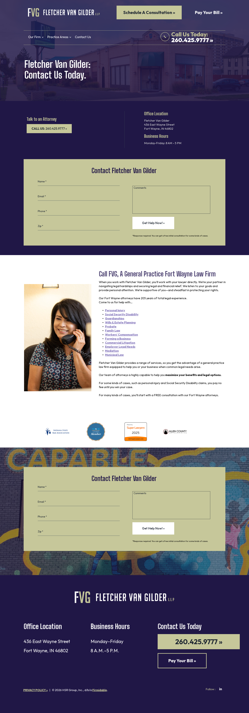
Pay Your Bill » (208, 12)
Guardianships (114, 318)
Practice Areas (57, 37)
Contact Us (83, 37)
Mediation (112, 350)
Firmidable (99, 690)
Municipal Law (114, 354)
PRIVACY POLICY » (35, 690)
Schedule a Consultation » (149, 12)
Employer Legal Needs (120, 346)
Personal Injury (115, 310)
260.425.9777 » (49, 129)
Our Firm (34, 37)
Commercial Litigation (120, 342)
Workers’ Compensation (121, 334)
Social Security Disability (121, 314)
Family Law (112, 330)
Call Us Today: (192, 37)
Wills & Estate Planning (120, 322)
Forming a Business (118, 338)
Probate (110, 326)
